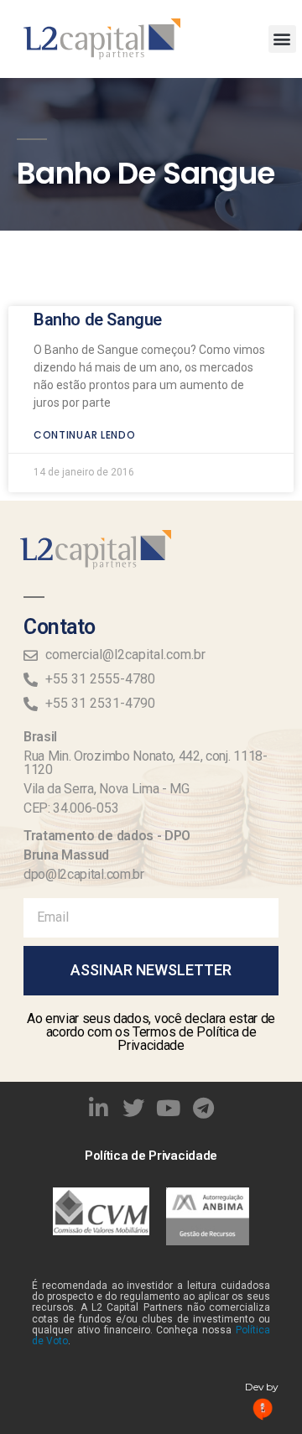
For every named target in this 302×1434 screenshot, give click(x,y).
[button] (282, 39)
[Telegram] (203, 1107)
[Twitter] (133, 1107)
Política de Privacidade (151, 1155)
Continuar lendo (85, 435)
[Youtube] (168, 1107)
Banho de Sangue (98, 319)
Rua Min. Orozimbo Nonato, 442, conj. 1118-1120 (145, 762)
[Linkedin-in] (99, 1107)
